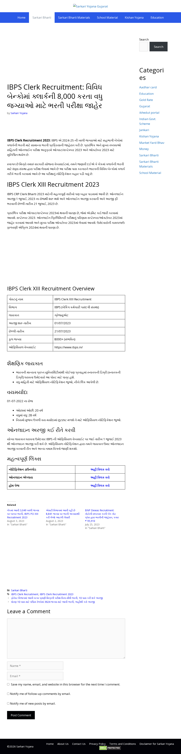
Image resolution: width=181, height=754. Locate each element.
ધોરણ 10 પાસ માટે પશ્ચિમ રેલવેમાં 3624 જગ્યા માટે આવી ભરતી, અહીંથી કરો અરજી (53, 601)
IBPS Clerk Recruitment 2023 (56, 594)
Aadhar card (148, 87)
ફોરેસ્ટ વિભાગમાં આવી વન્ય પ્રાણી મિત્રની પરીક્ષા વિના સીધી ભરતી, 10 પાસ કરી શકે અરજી (57, 598)
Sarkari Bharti (42, 17)
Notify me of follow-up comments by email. (40, 694)
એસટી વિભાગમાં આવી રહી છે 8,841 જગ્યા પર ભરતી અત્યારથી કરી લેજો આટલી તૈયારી (63, 514)
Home (21, 17)
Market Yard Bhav (151, 143)
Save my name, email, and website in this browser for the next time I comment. (65, 684)
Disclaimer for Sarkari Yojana (156, 744)
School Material (107, 17)
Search (144, 39)
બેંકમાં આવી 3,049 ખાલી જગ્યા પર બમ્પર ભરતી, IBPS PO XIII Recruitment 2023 (23, 514)
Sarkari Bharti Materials (74, 17)
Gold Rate (146, 100)
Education (157, 17)
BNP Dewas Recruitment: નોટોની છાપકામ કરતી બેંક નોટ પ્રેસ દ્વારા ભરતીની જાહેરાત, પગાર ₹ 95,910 (102, 516)
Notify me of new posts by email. (33, 703)
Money (144, 149)
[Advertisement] (66, 56)
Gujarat (144, 106)
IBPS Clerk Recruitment (24, 594)
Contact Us (79, 744)
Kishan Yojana (134, 17)
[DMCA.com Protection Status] (110, 749)
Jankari (144, 130)
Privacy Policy (97, 744)
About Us (63, 744)
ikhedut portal (149, 112)
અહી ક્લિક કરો (100, 469)
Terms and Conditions (122, 744)
